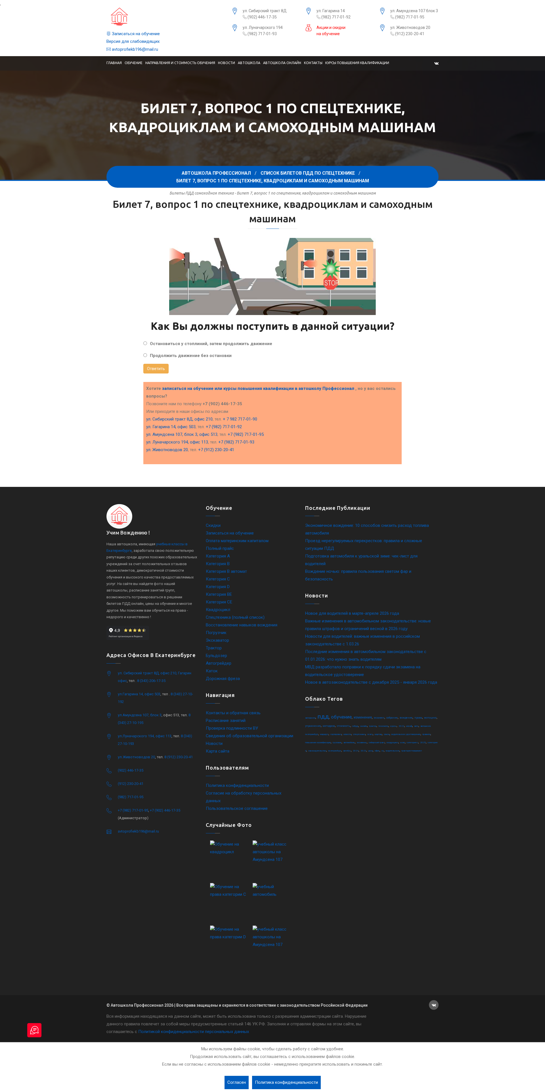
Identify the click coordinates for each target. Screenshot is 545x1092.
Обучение (133, 63)
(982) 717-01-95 (409, 17)
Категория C (218, 579)
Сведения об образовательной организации (249, 735)
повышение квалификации (318, 742)
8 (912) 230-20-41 (178, 757)
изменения (363, 717)
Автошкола (249, 63)
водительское (392, 750)
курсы (393, 726)
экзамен (379, 717)
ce (383, 750)
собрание (392, 717)
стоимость (343, 726)
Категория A (218, 556)
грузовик (337, 742)
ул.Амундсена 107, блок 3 (140, 715)
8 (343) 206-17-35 (151, 681)
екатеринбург (334, 750)
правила (426, 734)
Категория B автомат (226, 571)
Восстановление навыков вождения (241, 625)
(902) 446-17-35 (262, 17)
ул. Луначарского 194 (263, 27)
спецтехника (359, 734)
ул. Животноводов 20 (410, 27)
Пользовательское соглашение (237, 808)
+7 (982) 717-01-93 (236, 442)
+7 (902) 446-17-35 (165, 810)
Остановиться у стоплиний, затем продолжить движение (211, 343)
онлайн (363, 726)
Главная (114, 63)
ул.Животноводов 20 (136, 757)
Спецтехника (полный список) (235, 617)
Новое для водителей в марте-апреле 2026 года (352, 613)
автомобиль (349, 742)
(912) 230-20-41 (409, 33)
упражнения (313, 726)
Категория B (218, 563)
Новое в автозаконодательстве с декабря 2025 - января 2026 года (371, 682)
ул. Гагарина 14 (330, 11)
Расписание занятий (226, 720)
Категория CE (219, 602)
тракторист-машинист (411, 750)
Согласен (236, 1082)
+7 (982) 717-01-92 (224, 426)
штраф (409, 726)
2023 (363, 750)
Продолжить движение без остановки (191, 355)
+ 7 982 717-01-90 (240, 419)
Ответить (156, 368)
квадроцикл (392, 742)
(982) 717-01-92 (335, 17)
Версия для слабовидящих (133, 41)
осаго (370, 734)
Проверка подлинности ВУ (232, 728)
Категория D (218, 586)
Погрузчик (216, 632)
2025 (423, 742)
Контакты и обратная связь (233, 712)
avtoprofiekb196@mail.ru (134, 49)
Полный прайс (220, 548)
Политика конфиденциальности (237, 785)
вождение (406, 717)
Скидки (213, 525)
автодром (329, 726)
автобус (347, 750)
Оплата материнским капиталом (237, 540)
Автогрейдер (218, 663)
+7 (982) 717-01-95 (246, 434)
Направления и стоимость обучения (180, 63)
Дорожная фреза (223, 678)
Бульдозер (216, 655)
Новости (226, 63)
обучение (341, 717)
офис (377, 750)
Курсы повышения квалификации (357, 63)
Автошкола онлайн (282, 63)
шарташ (378, 734)
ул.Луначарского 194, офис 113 (144, 736)
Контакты (313, 63)
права (418, 717)
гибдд (355, 726)
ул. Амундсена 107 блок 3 (414, 11)
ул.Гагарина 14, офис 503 (139, 694)
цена (370, 750)
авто (416, 726)
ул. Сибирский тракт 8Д (265, 11)
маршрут (324, 734)
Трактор (214, 647)
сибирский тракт (377, 742)
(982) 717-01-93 (262, 33)
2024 (356, 750)
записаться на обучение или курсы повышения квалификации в (258, 388)
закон (386, 734)
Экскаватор (217, 640)
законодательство (317, 750)
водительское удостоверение (405, 734)
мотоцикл (430, 717)
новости (347, 734)
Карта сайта (217, 751)
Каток (212, 670)
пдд (323, 716)
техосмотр (383, 726)
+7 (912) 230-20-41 (216, 449)
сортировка (335, 734)
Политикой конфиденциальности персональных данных (193, 1031)
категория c (412, 742)
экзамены (362, 742)
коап (402, 742)
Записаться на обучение (135, 33)
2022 (401, 726)
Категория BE (219, 594)
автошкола (310, 718)
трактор (372, 726)
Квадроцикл (218, 609)
